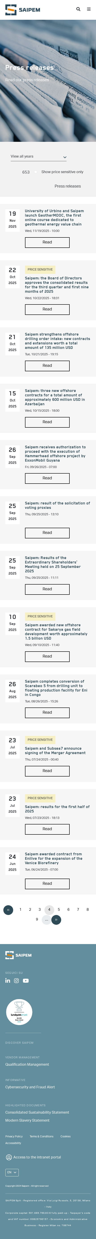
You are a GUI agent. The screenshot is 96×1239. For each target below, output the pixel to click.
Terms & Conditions (41, 1137)
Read (47, 242)
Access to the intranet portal (37, 1157)
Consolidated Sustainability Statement (37, 1113)
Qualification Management (27, 1065)
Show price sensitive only (62, 172)
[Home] (24, 9)
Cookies (66, 1137)
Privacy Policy (14, 1137)
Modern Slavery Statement (27, 1121)
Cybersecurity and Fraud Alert (30, 1087)
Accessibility (13, 1143)
